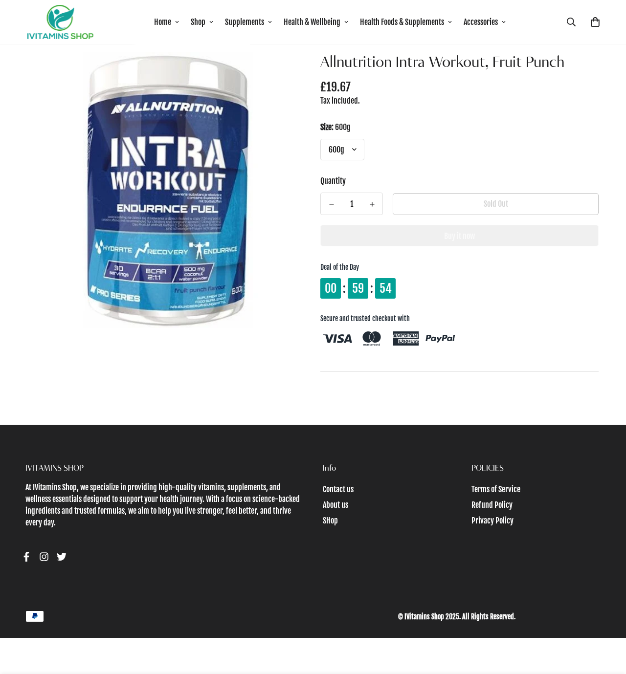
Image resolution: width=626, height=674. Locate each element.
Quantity (333, 181)
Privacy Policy (492, 520)
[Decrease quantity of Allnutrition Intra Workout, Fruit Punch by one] (331, 204)
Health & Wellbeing (312, 22)
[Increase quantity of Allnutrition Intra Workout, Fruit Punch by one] (371, 204)
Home (162, 22)
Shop (198, 22)
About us (335, 505)
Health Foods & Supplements (402, 22)
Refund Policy (492, 505)
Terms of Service (495, 489)
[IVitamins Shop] (60, 22)
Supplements (244, 22)
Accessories (481, 22)
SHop (330, 520)
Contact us (338, 489)
